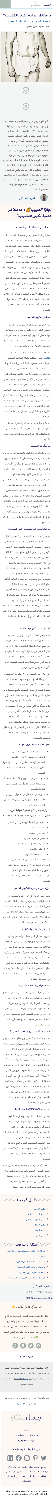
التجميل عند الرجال (32, 21)
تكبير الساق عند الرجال (35, 1219)
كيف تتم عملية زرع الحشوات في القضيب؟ (27, 1262)
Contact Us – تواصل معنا (26, 1435)
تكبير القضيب (16, 21)
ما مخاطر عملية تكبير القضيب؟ (32, 1272)
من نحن (26, 1429)
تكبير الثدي (40, 1235)
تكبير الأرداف (39, 1225)
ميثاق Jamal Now (22, 1378)
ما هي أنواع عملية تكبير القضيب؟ (31, 1267)
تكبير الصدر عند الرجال (35, 1214)
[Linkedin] (10, 1458)
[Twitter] (43, 1458)
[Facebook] (18, 1458)
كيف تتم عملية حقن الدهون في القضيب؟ (27, 1278)
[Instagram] (26, 1458)
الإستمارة (21, 1403)
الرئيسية (46, 21)
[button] (5, 4)
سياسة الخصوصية (26, 1440)
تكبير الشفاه (40, 1230)
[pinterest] (35, 1458)
